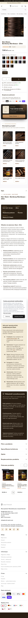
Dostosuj (8, 316)
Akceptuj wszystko (18, 316)
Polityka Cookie (7, 313)
